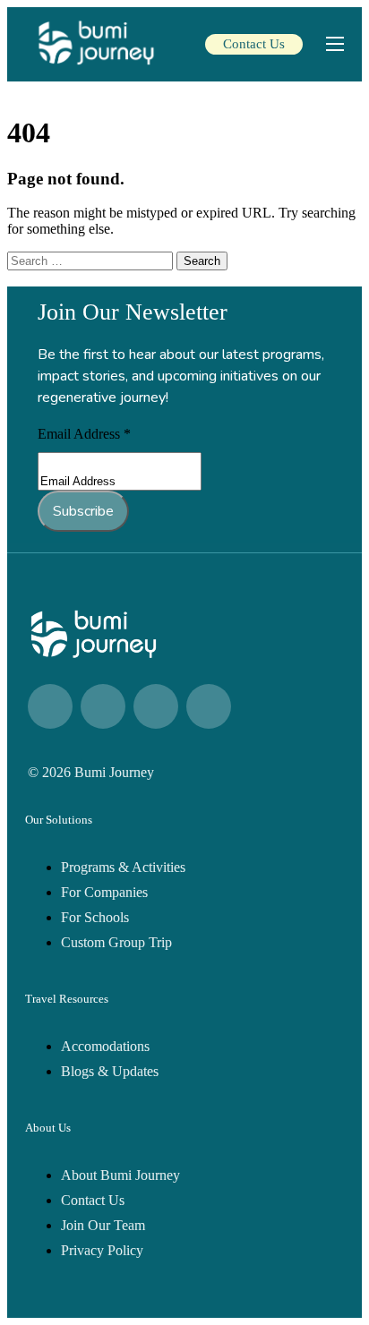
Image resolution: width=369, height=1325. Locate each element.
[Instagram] (103, 706)
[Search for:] (91, 260)
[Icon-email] (208, 706)
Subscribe (83, 511)
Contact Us (254, 44)
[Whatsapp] (155, 706)
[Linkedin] (50, 706)
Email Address (84, 433)
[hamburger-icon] (335, 44)
